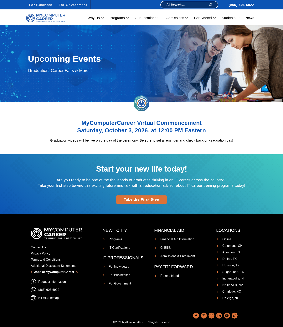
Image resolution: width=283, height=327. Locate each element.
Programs (117, 18)
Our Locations (145, 18)
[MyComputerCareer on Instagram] (211, 315)
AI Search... (176, 4)
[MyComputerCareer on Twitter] (203, 315)
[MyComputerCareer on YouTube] (227, 315)
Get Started (203, 18)
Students (228, 18)
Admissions (175, 18)
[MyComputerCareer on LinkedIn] (219, 315)
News (249, 18)
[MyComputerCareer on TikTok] (234, 315)
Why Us (94, 18)
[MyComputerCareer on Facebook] (196, 315)
